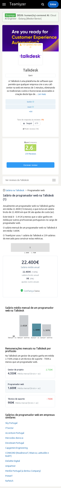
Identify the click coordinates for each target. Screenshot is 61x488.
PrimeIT (9, 476)
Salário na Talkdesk (15, 190)
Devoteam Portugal (14, 443)
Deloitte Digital (12, 461)
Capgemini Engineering (16, 448)
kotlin (29, 102)
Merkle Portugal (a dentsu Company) (23, 471)
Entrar (53, 4)
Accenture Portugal (14, 433)
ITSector (9, 428)
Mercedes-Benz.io (14, 438)
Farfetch (9, 481)
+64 (30, 111)
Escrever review (30, 165)
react (29, 107)
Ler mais (42, 94)
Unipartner (10, 466)
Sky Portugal (11, 423)
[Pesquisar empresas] (42, 4)
